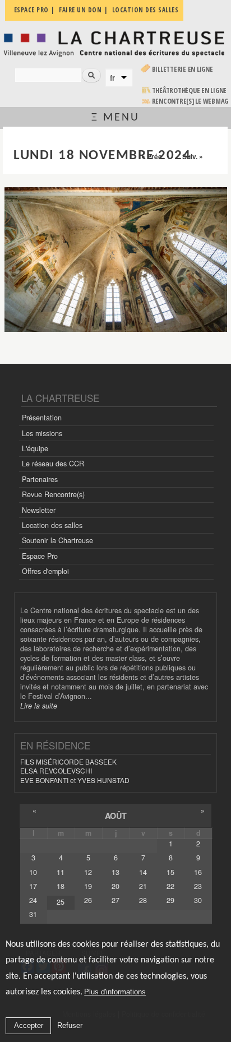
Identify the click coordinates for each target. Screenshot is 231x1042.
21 (143, 886)
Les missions (42, 433)
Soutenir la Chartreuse (57, 540)
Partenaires (40, 479)
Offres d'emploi (45, 571)
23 (198, 886)
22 (170, 886)
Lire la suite (38, 706)
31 (33, 914)
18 (60, 886)
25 (60, 902)
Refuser (69, 1025)
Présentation (42, 418)
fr (112, 78)
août (116, 815)
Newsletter (39, 510)
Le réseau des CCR (53, 464)
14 (143, 872)
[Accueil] (115, 43)
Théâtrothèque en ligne (189, 90)
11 (60, 872)
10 (33, 872)
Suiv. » (192, 156)
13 (115, 872)
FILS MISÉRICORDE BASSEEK (68, 761)
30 (198, 900)
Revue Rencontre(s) (53, 494)
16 (198, 872)
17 (33, 886)
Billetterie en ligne (182, 69)
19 (88, 886)
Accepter (28, 1025)
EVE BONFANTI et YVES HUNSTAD (75, 780)
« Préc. (152, 156)
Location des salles (52, 525)
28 (143, 900)
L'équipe (35, 448)
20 (115, 886)
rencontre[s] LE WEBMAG (190, 101)
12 (88, 872)
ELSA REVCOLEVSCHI (56, 770)
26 (88, 900)
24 (33, 900)
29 (170, 900)
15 (170, 872)
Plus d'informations (115, 992)
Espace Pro (40, 556)
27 (115, 900)
